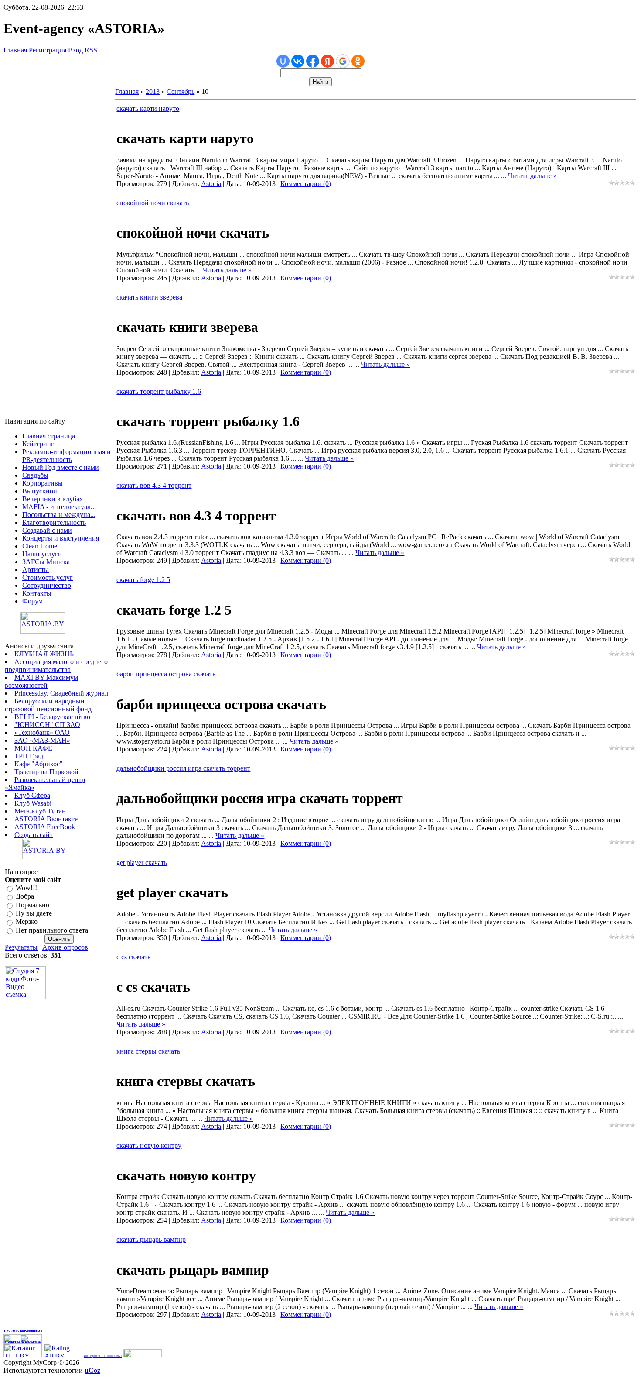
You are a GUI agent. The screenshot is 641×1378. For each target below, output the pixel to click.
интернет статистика (103, 1356)
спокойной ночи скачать (152, 203)
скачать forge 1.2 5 (143, 579)
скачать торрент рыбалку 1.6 (158, 391)
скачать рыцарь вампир (151, 1239)
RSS (91, 50)
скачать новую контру (148, 1145)
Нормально (32, 905)
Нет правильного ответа (52, 930)
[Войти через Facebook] (312, 61)
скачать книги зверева (149, 297)
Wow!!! (26, 888)
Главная (15, 50)
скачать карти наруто (147, 108)
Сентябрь (180, 91)
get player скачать (141, 862)
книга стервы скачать (148, 1051)
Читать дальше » (532, 175)
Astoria (211, 183)
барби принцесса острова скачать (165, 674)
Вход (75, 50)
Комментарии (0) (305, 183)
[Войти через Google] (343, 61)
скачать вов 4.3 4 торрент (153, 485)
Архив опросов (65, 947)
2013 (153, 91)
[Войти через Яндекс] (327, 61)
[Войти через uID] (283, 61)
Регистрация (47, 50)
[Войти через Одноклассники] (358, 61)
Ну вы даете (34, 913)
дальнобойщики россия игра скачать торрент (183, 768)
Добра (25, 896)
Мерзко (27, 922)
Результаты (21, 947)
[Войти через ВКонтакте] (297, 61)
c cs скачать (133, 957)
